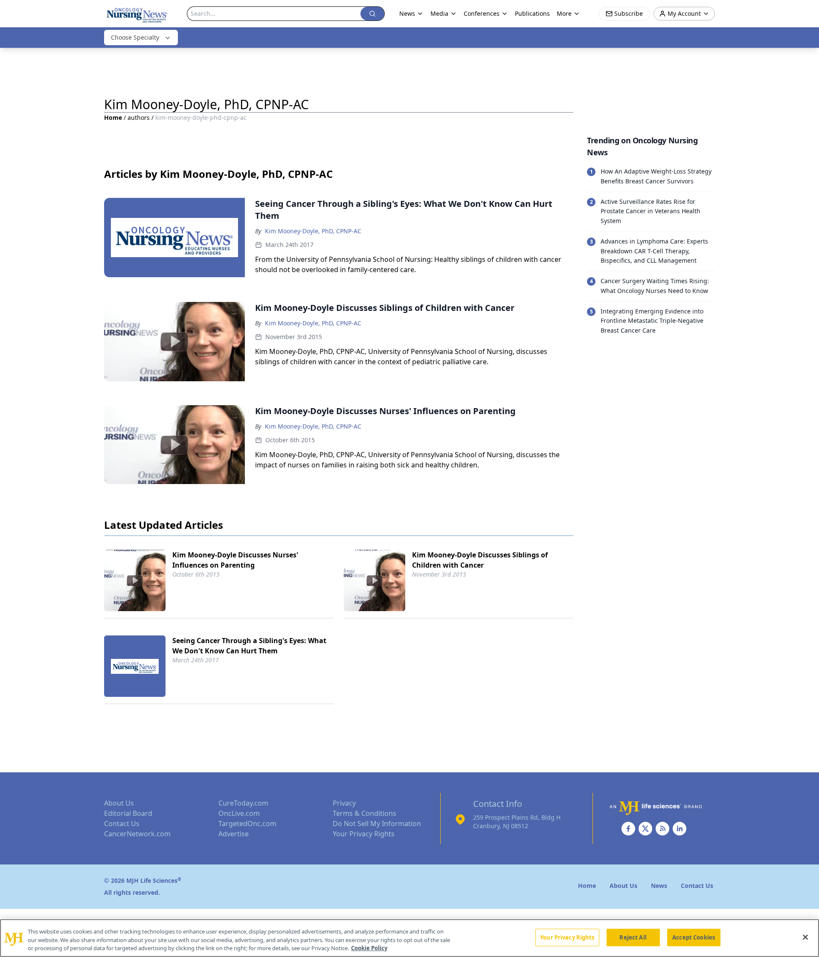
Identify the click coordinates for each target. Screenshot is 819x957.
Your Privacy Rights (364, 833)
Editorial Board (128, 813)
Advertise (233, 833)
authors (139, 117)
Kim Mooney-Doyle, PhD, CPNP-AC (313, 231)
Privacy (344, 803)
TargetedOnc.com (247, 823)
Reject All (632, 937)
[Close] (805, 937)
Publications (532, 13)
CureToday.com (243, 803)
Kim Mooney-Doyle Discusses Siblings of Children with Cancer (480, 560)
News (407, 13)
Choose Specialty (135, 37)
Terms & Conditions (364, 813)
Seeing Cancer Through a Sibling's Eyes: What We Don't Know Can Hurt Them (249, 645)
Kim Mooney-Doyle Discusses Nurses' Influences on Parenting (235, 560)
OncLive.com (239, 813)
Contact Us (121, 823)
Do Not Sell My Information (377, 823)
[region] (409, 938)
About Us (119, 803)
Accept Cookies (693, 937)
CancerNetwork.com (137, 833)
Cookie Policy (369, 948)
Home (113, 117)
